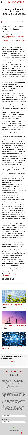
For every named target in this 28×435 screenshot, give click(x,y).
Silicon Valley (11, 386)
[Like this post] (10, 279)
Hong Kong (17, 381)
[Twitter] (13, 375)
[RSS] (15, 375)
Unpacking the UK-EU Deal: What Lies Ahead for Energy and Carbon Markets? (14, 326)
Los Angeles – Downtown (16, 382)
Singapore (17, 386)
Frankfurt (8, 381)
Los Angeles (7, 382)
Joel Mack (6, 40)
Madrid (10, 383)
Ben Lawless (22, 40)
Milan (21, 383)
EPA (9, 275)
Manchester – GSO (16, 383)
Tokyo (24, 386)
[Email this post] (6, 279)
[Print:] (3, 279)
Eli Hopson (13, 40)
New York (4, 385)
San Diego (21, 385)
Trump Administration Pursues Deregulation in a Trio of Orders (13, 347)
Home (2, 21)
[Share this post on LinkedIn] (13, 279)
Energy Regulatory (12, 36)
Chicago (17, 380)
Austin (3, 380)
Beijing (6, 380)
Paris (14, 385)
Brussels (13, 380)
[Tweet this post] (8, 279)
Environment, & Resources (14, 10)
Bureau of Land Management (12, 273)
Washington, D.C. (7, 387)
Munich (24, 383)
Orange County (9, 385)
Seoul (7, 386)
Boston (9, 380)
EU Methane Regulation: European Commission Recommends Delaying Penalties (13, 305)
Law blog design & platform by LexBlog (13, 433)
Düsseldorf (4, 381)
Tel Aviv (21, 386)
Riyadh (16, 385)
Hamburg (12, 381)
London (3, 382)
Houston (21, 381)
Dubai (20, 380)
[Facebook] (10, 375)
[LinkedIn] (17, 375)
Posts (5, 21)
